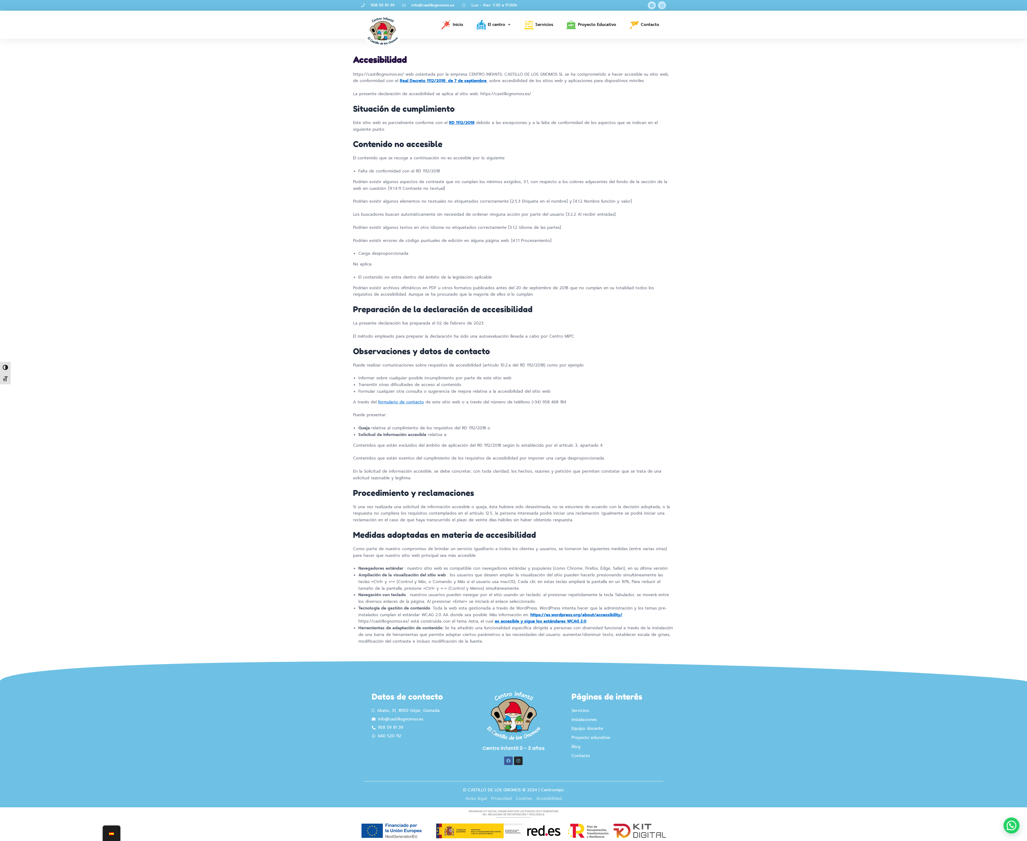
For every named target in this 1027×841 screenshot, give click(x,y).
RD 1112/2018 (461, 123)
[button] (1011, 825)
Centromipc (552, 790)
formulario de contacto (401, 402)
